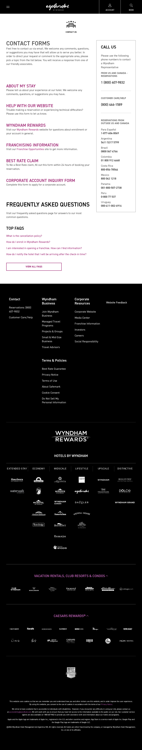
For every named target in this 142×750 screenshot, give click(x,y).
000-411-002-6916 (111, 205)
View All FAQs (34, 266)
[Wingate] (60, 492)
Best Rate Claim (22, 161)
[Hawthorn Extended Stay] (17, 480)
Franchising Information (32, 145)
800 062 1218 (108, 178)
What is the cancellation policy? (24, 236)
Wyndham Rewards (26, 125)
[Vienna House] (82, 514)
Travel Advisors (51, 347)
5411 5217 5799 (110, 142)
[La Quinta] (60, 480)
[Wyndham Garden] (60, 503)
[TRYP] (82, 480)
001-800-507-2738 (111, 187)
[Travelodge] (39, 525)
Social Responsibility (86, 341)
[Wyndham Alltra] (82, 525)
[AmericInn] (60, 514)
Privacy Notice (50, 374)
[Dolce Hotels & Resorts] (125, 492)
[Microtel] (39, 503)
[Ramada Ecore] (60, 548)
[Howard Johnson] (39, 514)
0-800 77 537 (108, 196)
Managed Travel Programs (51, 323)
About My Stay (21, 86)
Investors (80, 329)
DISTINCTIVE (125, 468)
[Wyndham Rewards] (70, 436)
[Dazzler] (82, 503)
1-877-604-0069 (110, 133)
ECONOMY (39, 468)
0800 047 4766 (109, 151)
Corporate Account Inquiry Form (40, 180)
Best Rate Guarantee (54, 369)
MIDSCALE (60, 468)
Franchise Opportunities (30, 149)
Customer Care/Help (21, 317)
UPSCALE (103, 468)
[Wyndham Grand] (125, 503)
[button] (71, 575)
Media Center (82, 318)
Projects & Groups (52, 331)
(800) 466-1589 (111, 104)
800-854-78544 (109, 169)
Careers (79, 335)
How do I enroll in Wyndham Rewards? (28, 242)
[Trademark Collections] (103, 492)
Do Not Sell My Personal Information (54, 400)
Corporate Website (85, 311)
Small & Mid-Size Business (51, 339)
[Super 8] (39, 492)
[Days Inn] (39, 480)
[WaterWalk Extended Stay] (17, 492)
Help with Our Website (29, 106)
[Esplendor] (82, 492)
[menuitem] (8, 7)
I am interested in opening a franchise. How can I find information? (44, 248)
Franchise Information (87, 323)
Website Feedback (116, 302)
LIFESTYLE (81, 468)
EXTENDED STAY (17, 468)
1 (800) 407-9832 (113, 82)
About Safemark (51, 386)
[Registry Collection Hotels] (125, 480)
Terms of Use (49, 381)
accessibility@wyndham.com (20, 712)
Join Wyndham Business (50, 313)
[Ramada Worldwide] (60, 537)
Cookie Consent (51, 392)
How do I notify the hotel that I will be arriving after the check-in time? (46, 254)
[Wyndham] (103, 480)
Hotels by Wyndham (71, 456)
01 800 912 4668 (110, 160)
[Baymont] (60, 525)
